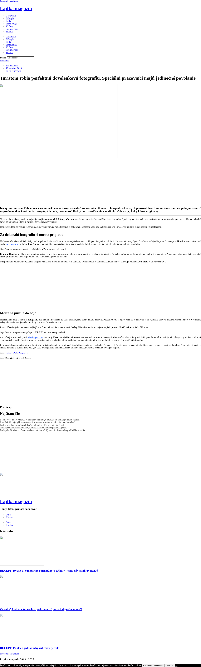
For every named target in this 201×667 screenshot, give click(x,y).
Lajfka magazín (16, 8)
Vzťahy (9, 26)
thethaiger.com (22, 353)
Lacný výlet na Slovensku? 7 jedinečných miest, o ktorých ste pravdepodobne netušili (39, 419)
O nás (8, 514)
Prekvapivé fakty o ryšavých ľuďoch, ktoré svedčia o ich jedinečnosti (32, 425)
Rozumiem (147, 665)
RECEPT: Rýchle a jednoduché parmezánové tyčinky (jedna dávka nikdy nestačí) (49, 570)
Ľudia (8, 21)
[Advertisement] (88, 179)
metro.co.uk (10, 353)
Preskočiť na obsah (9, 1)
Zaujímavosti (12, 29)
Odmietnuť (158, 665)
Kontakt (9, 517)
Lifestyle (10, 18)
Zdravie (9, 31)
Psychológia (11, 23)
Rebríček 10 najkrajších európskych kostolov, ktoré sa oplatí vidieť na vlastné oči (37, 422)
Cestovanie (11, 15)
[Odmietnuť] (176, 666)
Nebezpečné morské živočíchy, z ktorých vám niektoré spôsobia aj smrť (33, 427)
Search (3, 57)
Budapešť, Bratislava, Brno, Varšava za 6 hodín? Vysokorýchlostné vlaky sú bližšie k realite (42, 430)
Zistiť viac (170, 665)
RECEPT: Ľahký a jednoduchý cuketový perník (29, 647)
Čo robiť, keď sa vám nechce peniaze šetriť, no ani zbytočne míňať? (41, 609)
